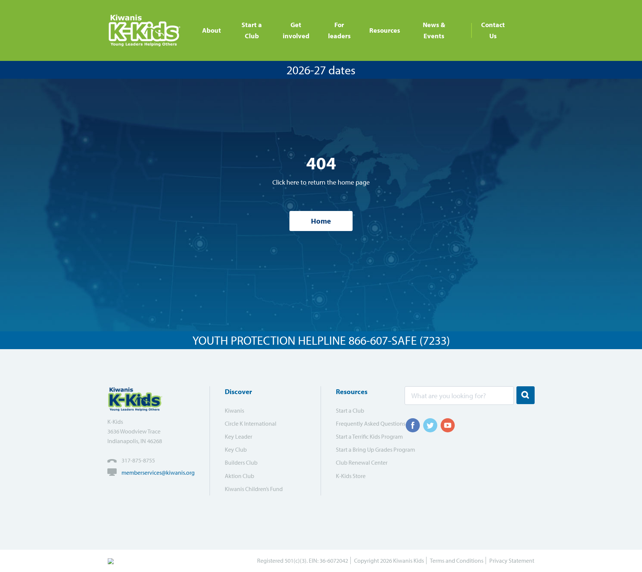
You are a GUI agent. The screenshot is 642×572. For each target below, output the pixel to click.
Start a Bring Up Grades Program (365, 449)
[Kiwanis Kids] (147, 30)
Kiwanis (234, 410)
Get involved (296, 30)
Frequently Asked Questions (365, 423)
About (211, 30)
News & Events (434, 30)
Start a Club (251, 30)
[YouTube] (448, 425)
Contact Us (493, 30)
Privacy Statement (511, 560)
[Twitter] (430, 425)
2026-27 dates (321, 69)
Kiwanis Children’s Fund (254, 489)
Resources (384, 30)
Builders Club (241, 462)
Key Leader (238, 436)
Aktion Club (239, 476)
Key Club (236, 449)
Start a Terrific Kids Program (365, 436)
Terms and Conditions (456, 560)
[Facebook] (413, 425)
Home (321, 220)
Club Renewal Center (362, 462)
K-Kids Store (351, 476)
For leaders (339, 30)
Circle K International (250, 423)
